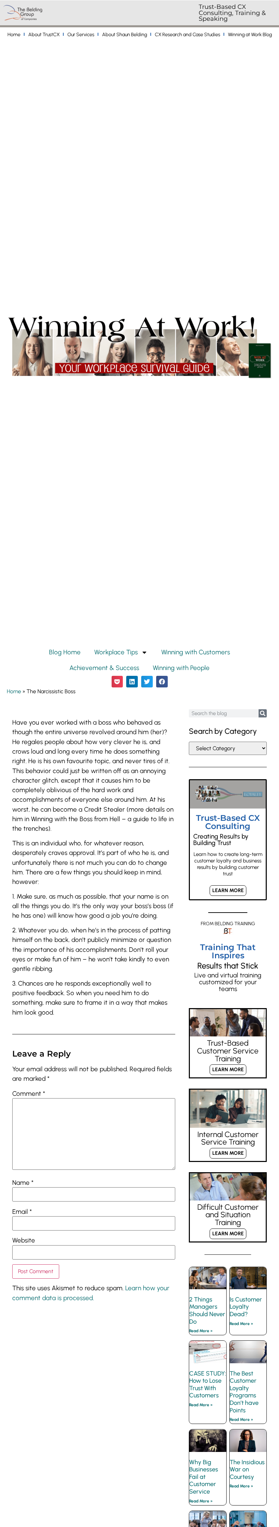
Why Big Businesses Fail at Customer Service (203, 1476)
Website (23, 1240)
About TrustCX (44, 34)
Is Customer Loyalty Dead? (246, 1307)
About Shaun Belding (124, 34)
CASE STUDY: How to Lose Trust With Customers (207, 1384)
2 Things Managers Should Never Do (207, 1310)
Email (22, 1212)
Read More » (201, 1330)
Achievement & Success (104, 668)
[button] (117, 681)
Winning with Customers (195, 652)
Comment (28, 1094)
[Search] (263, 713)
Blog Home (65, 652)
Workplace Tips (116, 652)
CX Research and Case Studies (187, 34)
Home (13, 34)
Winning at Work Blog (250, 34)
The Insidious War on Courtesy (247, 1469)
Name (23, 1183)
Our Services (80, 34)
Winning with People (181, 668)
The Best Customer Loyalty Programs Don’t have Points (244, 1392)
